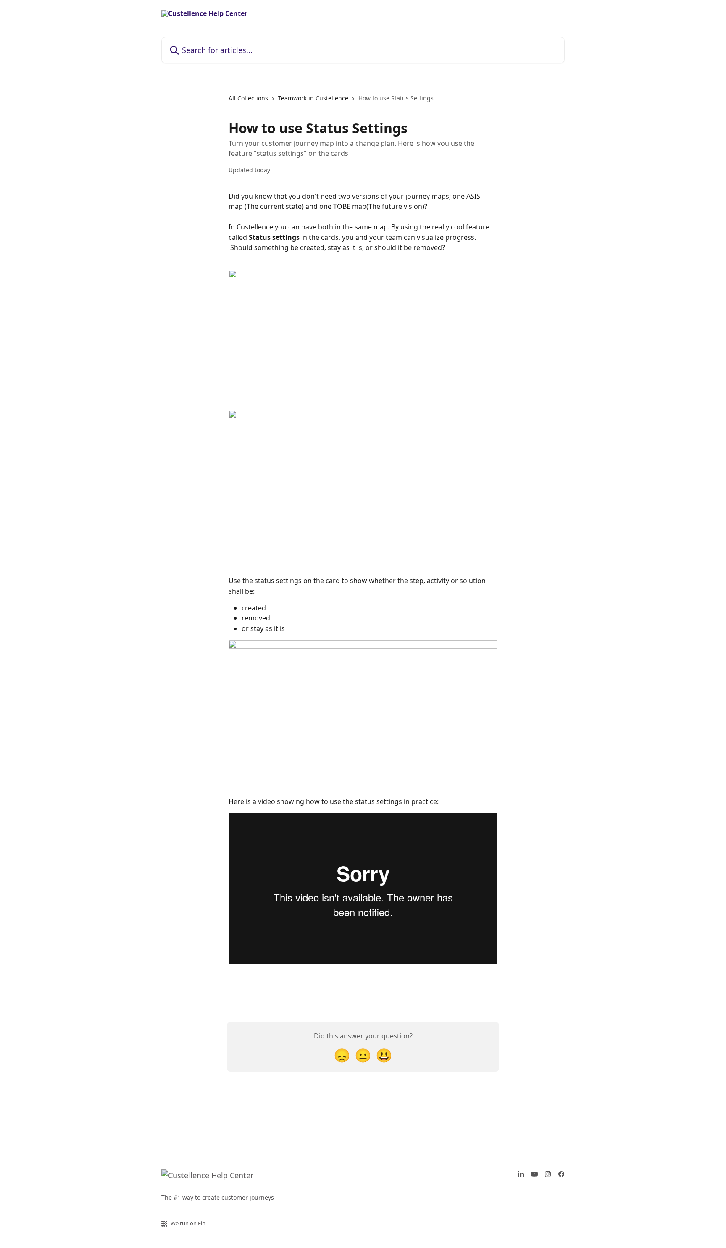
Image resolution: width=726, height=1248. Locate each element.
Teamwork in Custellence (313, 98)
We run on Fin (188, 1223)
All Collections (248, 98)
